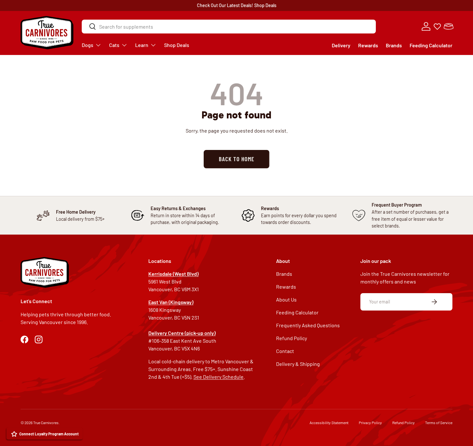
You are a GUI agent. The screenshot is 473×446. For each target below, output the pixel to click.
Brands (394, 45)
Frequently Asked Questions (308, 325)
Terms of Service (438, 422)
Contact (285, 351)
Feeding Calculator (431, 45)
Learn (141, 45)
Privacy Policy (370, 422)
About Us (286, 299)
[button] (448, 26)
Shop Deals (265, 5)
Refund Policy (291, 338)
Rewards (368, 45)
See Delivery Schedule (218, 377)
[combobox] (229, 26)
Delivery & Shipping (298, 364)
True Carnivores (46, 422)
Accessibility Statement (329, 422)
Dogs (87, 45)
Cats (114, 45)
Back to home (236, 159)
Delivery (341, 45)
